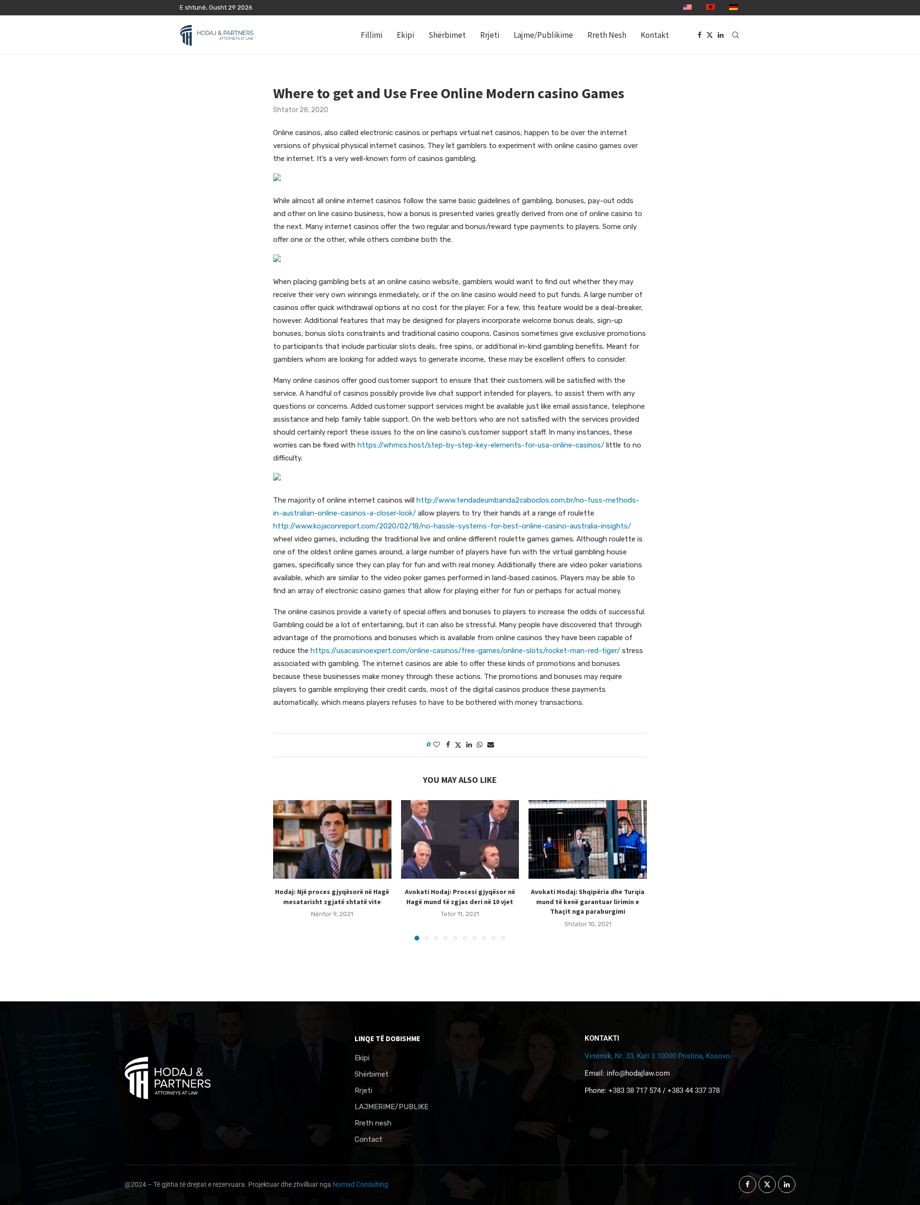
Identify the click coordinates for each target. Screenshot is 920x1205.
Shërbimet (447, 35)
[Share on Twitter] (458, 745)
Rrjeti (489, 35)
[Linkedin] (721, 35)
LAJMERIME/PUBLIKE (391, 1107)
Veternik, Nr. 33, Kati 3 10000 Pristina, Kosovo (657, 1056)
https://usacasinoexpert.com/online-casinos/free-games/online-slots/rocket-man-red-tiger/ (465, 650)
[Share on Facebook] (448, 745)
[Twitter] (709, 35)
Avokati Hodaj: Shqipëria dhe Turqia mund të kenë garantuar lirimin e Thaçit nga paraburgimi (587, 901)
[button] (286, 869)
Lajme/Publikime (543, 35)
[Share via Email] (490, 745)
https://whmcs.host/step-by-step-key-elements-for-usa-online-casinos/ (480, 445)
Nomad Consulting (360, 1184)
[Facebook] (700, 35)
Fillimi (371, 35)
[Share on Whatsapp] (480, 745)
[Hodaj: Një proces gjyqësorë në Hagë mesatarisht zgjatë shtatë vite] (332, 839)
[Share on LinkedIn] (469, 745)
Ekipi (405, 35)
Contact (368, 1139)
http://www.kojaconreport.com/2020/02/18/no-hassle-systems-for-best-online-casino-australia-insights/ (452, 526)
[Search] (735, 35)
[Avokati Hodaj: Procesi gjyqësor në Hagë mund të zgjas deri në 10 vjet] (460, 839)
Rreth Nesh (606, 35)
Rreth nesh (373, 1123)
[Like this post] (436, 745)
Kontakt (655, 35)
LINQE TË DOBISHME (387, 1038)
